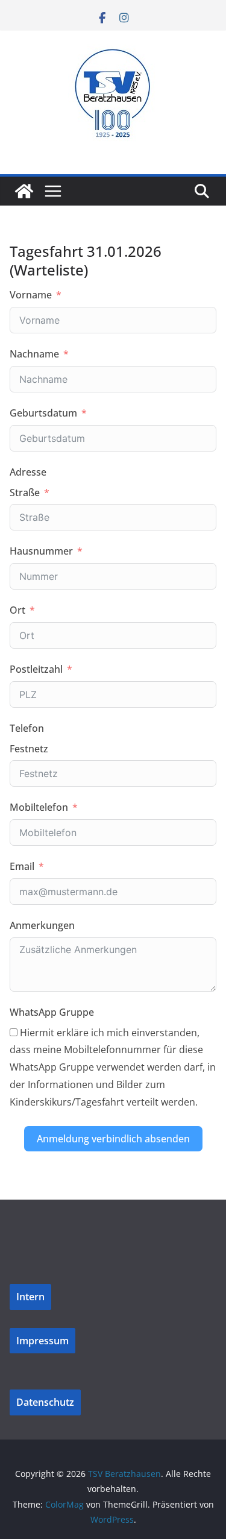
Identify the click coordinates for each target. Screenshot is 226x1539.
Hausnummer (41, 551)
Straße (25, 492)
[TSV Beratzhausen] (24, 191)
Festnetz (29, 748)
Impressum (42, 1340)
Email (22, 866)
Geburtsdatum (43, 413)
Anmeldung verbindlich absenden (113, 1138)
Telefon (27, 728)
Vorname (31, 294)
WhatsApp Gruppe (52, 1012)
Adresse (28, 472)
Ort (17, 610)
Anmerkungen (42, 925)
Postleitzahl (36, 669)
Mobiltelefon (39, 807)
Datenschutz (45, 1402)
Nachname (34, 353)
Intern (30, 1296)
